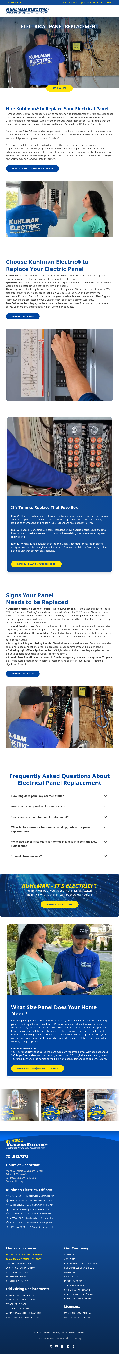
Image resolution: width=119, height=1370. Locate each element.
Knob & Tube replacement (21, 1295)
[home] (27, 11)
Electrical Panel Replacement (24, 1254)
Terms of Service (46, 1338)
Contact (69, 1254)
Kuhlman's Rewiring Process (23, 1317)
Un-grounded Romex (18, 1308)
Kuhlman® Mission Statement (82, 1263)
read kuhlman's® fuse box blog (36, 564)
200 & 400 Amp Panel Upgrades (23, 1259)
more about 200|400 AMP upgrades (37, 1068)
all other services (17, 1281)
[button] (110, 11)
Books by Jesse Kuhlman (78, 1298)
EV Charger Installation (20, 1267)
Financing (70, 1272)
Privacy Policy (63, 1338)
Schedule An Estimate (59, 904)
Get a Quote (59, 88)
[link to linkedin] (45, 1345)
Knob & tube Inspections (21, 1299)
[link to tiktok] (62, 1345)
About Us (69, 1259)
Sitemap (77, 1338)
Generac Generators (18, 1263)
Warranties (71, 1276)
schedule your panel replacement (32, 168)
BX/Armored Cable (17, 1304)
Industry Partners (75, 1281)
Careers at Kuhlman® (77, 1289)
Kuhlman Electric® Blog (79, 1267)
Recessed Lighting (17, 1272)
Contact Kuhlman (23, 316)
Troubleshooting (16, 1276)
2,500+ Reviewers (74, 1285)
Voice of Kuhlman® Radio (79, 1294)
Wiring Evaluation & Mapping (24, 1313)
